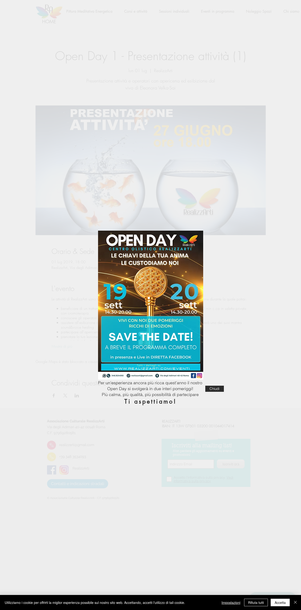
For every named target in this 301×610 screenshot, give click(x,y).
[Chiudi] (295, 602)
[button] (214, 389)
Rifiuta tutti (256, 602)
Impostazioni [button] (231, 602)
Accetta (280, 602)
